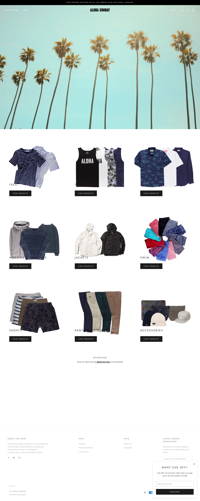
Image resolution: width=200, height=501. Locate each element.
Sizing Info (128, 447)
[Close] (194, 464)
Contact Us (84, 451)
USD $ (173, 10)
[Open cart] (193, 10)
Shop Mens (12, 10)
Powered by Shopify (17, 494)
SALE (26, 10)
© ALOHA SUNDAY (17, 491)
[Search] (188, 10)
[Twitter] (14, 457)
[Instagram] (19, 457)
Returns (82, 444)
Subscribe (175, 492)
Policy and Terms (86, 447)
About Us (128, 444)
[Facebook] (8, 457)
